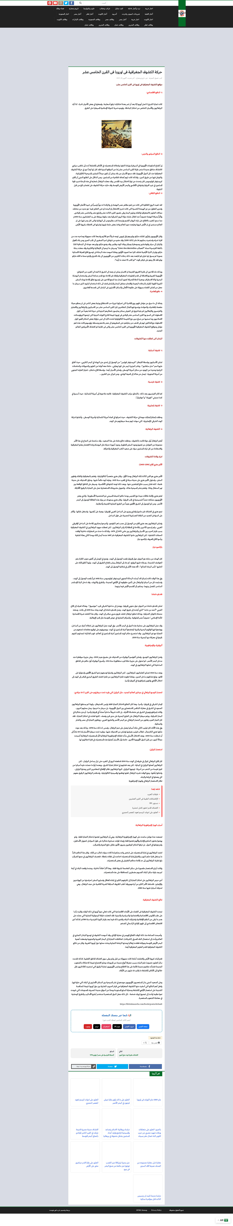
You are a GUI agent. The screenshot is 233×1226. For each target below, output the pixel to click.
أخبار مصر (77, 14)
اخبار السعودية (64, 14)
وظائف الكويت (62, 19)
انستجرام (106, 1026)
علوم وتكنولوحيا (89, 8)
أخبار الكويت (102, 14)
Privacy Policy (156, 1210)
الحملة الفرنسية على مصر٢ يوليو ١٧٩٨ (102, 1055)
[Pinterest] (49, 3)
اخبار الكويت (148, 19)
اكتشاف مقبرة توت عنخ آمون (128, 1055)
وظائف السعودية (94, 19)
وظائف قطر (148, 25)
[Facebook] (71, 3)
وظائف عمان (119, 25)
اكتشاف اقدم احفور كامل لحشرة (145, 808)
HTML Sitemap (141, 1210)
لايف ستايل (119, 8)
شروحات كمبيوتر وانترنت (131, 14)
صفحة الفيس (143, 1026)
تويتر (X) (117, 1026)
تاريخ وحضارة (74, 8)
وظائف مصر (109, 19)
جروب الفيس (129, 1026)
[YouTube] (55, 3)
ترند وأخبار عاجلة (134, 8)
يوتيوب (88, 1026)
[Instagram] (60, 3)
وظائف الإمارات (77, 19)
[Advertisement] (116, 47)
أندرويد (114, 14)
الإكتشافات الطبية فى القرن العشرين (143, 799)
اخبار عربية (149, 8)
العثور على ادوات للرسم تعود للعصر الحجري (140, 812)
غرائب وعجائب (105, 8)
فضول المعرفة (153, 78)
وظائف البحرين (134, 25)
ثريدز (96, 1026)
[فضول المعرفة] (182, 13)
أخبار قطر (89, 14)
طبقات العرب (152, 794)
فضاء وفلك (60, 8)
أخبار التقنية (149, 14)
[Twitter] (66, 3)
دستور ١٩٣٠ (153, 803)
